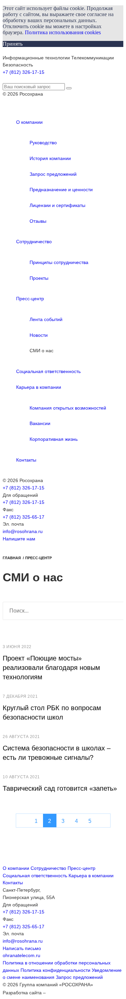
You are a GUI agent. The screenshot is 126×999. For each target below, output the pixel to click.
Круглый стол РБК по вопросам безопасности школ (52, 712)
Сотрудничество (34, 241)
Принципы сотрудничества (59, 262)
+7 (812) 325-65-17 (23, 517)
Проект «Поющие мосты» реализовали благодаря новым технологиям (51, 667)
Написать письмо (22, 948)
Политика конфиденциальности (55, 970)
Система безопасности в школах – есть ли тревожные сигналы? (57, 752)
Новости (39, 335)
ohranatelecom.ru (21, 955)
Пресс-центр (30, 298)
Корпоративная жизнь (54, 439)
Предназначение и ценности (61, 189)
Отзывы (38, 221)
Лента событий (46, 319)
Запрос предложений (53, 174)
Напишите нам (19, 538)
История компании (50, 158)
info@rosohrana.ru (23, 531)
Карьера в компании (38, 387)
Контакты (26, 460)
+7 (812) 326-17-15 (23, 72)
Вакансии (40, 423)
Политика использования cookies (63, 32)
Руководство (43, 142)
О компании (29, 122)
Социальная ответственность (48, 371)
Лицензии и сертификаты (57, 205)
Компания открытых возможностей (68, 408)
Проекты (39, 278)
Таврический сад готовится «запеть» (60, 788)
